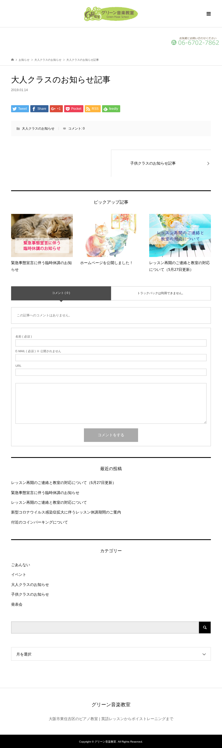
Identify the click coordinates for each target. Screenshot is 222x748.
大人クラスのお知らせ (38, 128)
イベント (18, 574)
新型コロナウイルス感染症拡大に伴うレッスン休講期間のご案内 (66, 512)
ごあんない (20, 565)
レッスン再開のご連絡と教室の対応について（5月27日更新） (63, 482)
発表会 (16, 604)
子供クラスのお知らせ (30, 594)
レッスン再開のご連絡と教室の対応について (49, 502)
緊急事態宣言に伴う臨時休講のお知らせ (45, 492)
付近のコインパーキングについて (39, 522)
